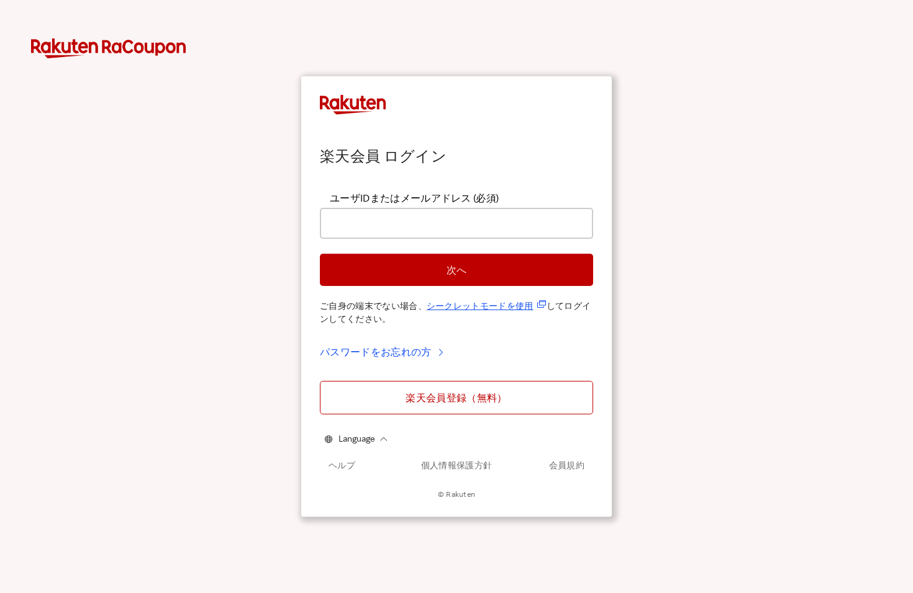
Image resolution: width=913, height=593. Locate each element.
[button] (456, 270)
